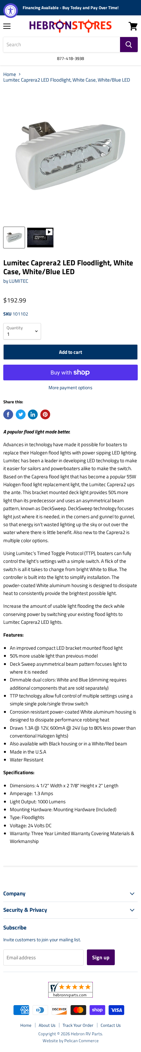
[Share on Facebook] (8, 414)
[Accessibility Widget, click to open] (10, 10)
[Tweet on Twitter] (21, 414)
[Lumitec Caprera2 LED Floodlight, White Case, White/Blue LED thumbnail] (14, 237)
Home (9, 74)
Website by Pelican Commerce (71, 1040)
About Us (47, 1025)
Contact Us (111, 1025)
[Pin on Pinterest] (45, 414)
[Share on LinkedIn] (33, 414)
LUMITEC (18, 281)
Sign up (101, 957)
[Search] (129, 44)
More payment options (70, 387)
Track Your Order (78, 1025)
